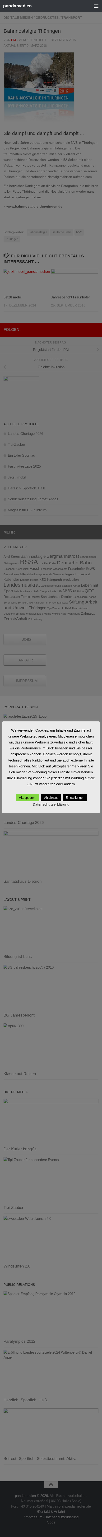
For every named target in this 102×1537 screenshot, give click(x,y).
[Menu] (96, 6)
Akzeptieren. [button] (27, 797)
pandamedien (17, 5)
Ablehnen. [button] (51, 797)
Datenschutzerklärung (51, 804)
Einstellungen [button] (75, 797)
